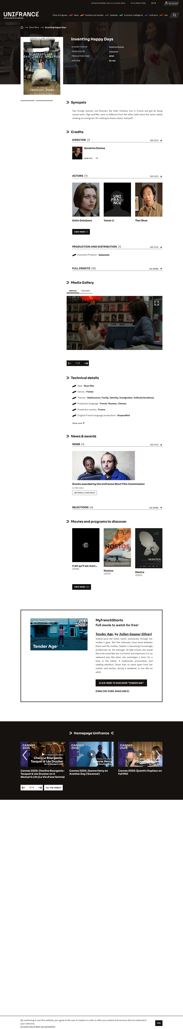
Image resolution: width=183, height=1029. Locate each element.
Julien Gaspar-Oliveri (135, 634)
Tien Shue (141, 220)
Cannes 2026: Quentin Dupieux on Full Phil (140, 772)
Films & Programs (60, 15)
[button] (156, 303)
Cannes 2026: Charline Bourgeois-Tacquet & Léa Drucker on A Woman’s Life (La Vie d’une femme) (43, 774)
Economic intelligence (133, 15)
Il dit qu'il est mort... (84, 566)
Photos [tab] (73, 291)
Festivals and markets (94, 15)
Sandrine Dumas (116, 47)
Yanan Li (109, 220)
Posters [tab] (86, 291)
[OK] (159, 1023)
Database (114, 15)
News (76, 15)
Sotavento (113, 51)
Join (166, 15)
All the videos (53, 787)
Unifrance (153, 15)
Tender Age (104, 634)
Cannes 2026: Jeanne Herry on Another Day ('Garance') (88, 772)
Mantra (139, 572)
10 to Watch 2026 (138, 3)
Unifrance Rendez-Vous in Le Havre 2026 (108, 3)
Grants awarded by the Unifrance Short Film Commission (108, 484)
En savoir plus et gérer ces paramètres (38, 1026)
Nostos (108, 570)
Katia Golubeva (82, 220)
